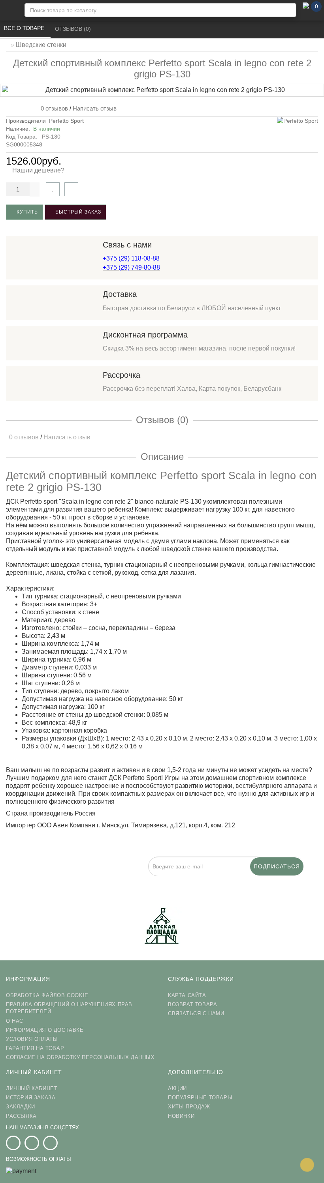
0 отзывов (53, 108)
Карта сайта (187, 995)
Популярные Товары (200, 1098)
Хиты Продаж (189, 1107)
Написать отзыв (95, 108)
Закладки (20, 1107)
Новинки (181, 1116)
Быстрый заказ (77, 212)
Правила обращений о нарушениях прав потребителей (69, 1007)
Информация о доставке (45, 1030)
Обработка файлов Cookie (47, 995)
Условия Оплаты (32, 1039)
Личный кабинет (31, 1088)
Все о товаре (25, 28)
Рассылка (21, 1116)
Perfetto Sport (66, 121)
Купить (26, 212)
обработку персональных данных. (224, 880)
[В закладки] (53, 189)
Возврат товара (192, 1004)
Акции (177, 1088)
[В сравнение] (71, 189)
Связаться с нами (196, 1013)
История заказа (30, 1098)
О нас (14, 1021)
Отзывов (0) (73, 29)
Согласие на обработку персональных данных (80, 1057)
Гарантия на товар (35, 1048)
